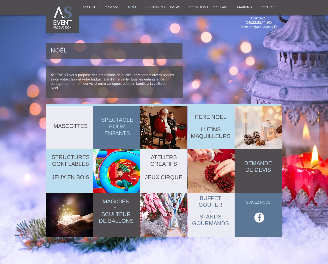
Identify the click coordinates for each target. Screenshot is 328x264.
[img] (163, 127)
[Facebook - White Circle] (259, 217)
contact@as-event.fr (259, 27)
